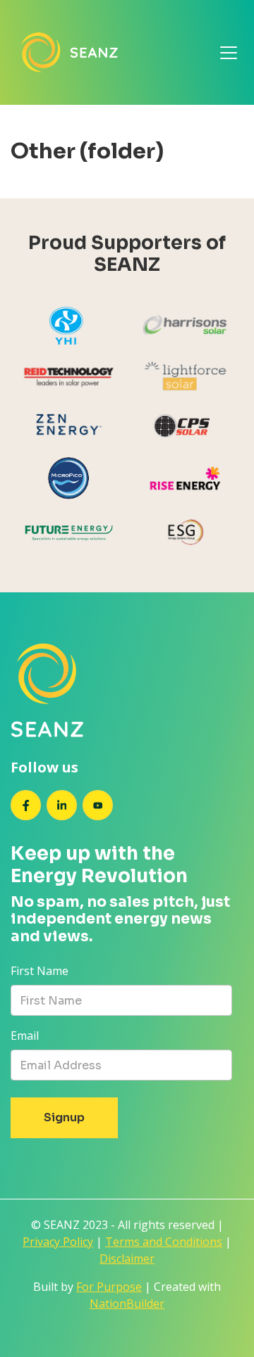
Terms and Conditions (163, 1241)
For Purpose (109, 1286)
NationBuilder (127, 1303)
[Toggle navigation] (228, 53)
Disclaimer (127, 1258)
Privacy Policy (58, 1241)
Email (25, 1035)
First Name (39, 971)
